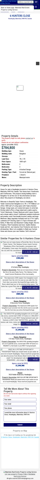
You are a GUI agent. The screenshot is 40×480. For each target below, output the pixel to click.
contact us (29, 138)
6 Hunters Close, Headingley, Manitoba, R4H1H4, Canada (20, 437)
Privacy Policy (23, 474)
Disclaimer (31, 474)
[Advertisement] (20, 40)
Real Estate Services (20, 476)
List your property (11, 474)
